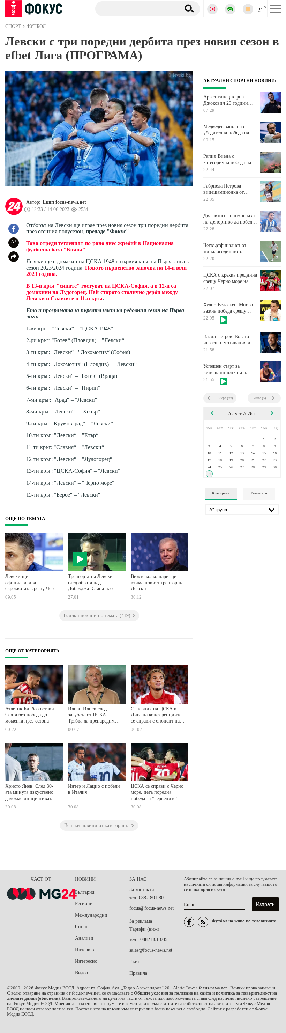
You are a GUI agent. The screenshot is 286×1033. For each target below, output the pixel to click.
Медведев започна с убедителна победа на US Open (230, 130)
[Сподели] (13, 256)
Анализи (84, 938)
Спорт (81, 926)
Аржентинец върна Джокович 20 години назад (225, 100)
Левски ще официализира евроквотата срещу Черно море (32, 583)
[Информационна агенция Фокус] (189, 922)
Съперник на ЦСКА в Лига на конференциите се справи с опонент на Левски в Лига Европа (156, 715)
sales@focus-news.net (150, 950)
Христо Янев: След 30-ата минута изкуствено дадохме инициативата (29, 792)
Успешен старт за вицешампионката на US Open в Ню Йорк (229, 369)
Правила (138, 973)
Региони (84, 903)
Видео (81, 972)
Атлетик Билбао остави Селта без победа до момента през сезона (29, 715)
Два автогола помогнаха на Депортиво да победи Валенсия (229, 219)
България (84, 892)
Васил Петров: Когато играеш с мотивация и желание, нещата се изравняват (226, 340)
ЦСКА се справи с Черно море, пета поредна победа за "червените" (157, 792)
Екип (135, 961)
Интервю (84, 949)
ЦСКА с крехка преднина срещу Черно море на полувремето (230, 278)
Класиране (220, 493)
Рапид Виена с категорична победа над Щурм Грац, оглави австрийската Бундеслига (229, 160)
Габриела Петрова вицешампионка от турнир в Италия (223, 189)
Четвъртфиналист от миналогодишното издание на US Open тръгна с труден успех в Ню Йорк (228, 249)
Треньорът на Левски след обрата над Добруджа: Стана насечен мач (95, 583)
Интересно (86, 961)
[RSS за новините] (203, 922)
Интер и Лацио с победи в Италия (94, 789)
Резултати (259, 493)
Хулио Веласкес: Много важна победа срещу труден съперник (228, 308)
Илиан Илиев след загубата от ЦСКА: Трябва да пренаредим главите (91, 715)
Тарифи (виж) (144, 929)
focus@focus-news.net (151, 908)
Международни (91, 915)
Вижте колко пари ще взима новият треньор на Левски (157, 582)
